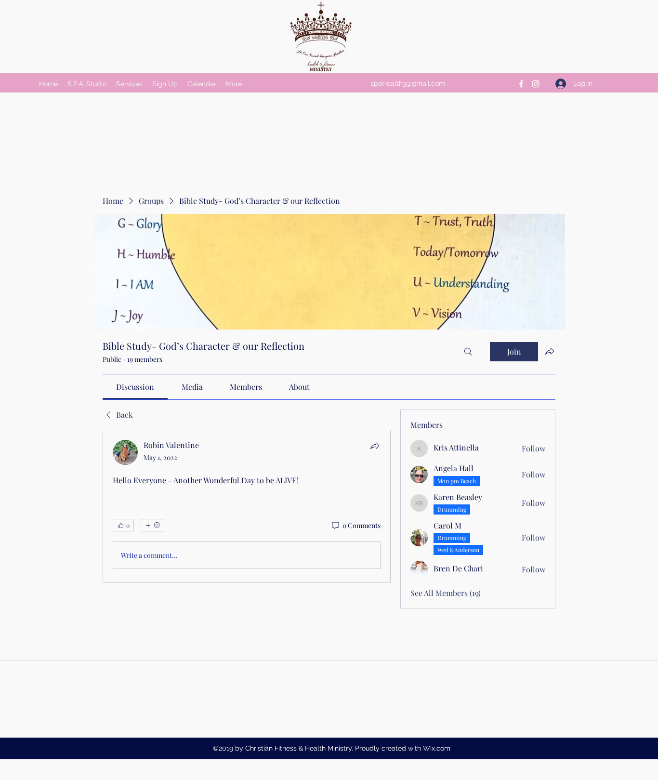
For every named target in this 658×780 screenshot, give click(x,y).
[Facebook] (521, 84)
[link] (135, 387)
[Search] (468, 351)
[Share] (375, 445)
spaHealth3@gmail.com (407, 83)
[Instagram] (535, 84)
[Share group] (549, 351)
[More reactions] (152, 525)
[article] (247, 506)
